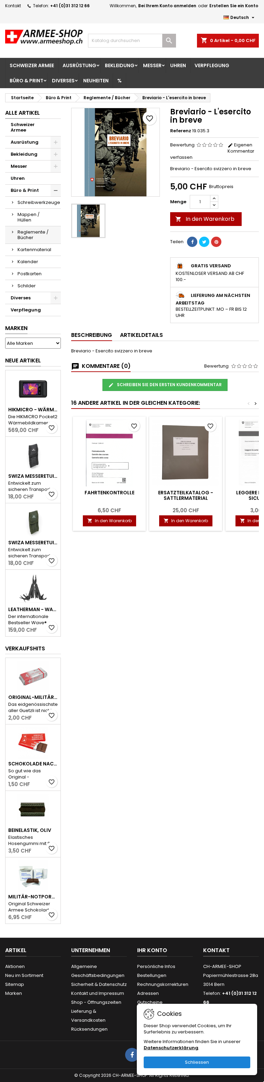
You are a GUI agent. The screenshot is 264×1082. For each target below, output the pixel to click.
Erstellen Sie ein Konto (233, 6)
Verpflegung (212, 65)
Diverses (63, 80)
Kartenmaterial (34, 249)
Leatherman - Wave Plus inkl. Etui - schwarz (33, 609)
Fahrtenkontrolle (109, 492)
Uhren (178, 65)
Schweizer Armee (32, 65)
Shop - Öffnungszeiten (96, 1002)
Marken (16, 328)
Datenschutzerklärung (171, 1047)
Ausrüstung (79, 65)
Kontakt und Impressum (97, 993)
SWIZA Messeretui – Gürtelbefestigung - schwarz (33, 476)
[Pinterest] (216, 242)
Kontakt (13, 6)
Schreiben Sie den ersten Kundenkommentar (169, 385)
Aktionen (15, 966)
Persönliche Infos (156, 966)
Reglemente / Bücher (33, 235)
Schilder (27, 285)
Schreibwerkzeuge (39, 202)
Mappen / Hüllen (29, 217)
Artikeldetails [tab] (141, 335)
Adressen (148, 993)
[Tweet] (204, 242)
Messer (152, 65)
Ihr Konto (152, 950)
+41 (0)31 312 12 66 (70, 6)
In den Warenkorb (204, 219)
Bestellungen (151, 975)
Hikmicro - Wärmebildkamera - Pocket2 (33, 409)
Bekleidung (119, 65)
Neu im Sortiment (24, 975)
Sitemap (14, 984)
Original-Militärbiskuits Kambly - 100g (33, 697)
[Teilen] (192, 242)
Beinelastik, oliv (29, 830)
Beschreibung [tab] (91, 335)
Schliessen (197, 1062)
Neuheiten (96, 80)
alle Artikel (22, 113)
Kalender (28, 261)
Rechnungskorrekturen (162, 984)
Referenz (180, 131)
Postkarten (30, 273)
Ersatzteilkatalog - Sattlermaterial (185, 495)
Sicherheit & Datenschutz (99, 984)
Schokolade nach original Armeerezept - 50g (33, 763)
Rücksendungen (89, 1029)
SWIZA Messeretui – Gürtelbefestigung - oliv (33, 542)
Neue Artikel (23, 360)
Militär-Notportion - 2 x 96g (33, 896)
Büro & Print (26, 80)
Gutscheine (150, 1002)
